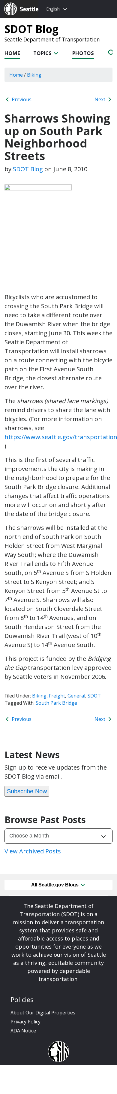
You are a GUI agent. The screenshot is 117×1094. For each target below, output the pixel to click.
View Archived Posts (32, 851)
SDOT (94, 695)
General (76, 695)
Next (100, 99)
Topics (43, 53)
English (53, 9)
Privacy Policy (25, 1021)
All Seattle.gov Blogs (55, 884)
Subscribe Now (27, 791)
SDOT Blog (31, 29)
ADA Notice (23, 1030)
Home (12, 53)
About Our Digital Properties (42, 1012)
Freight (57, 695)
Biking (39, 695)
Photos (83, 53)
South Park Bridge (56, 703)
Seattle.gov (16, 3)
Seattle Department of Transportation (52, 39)
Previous (21, 99)
